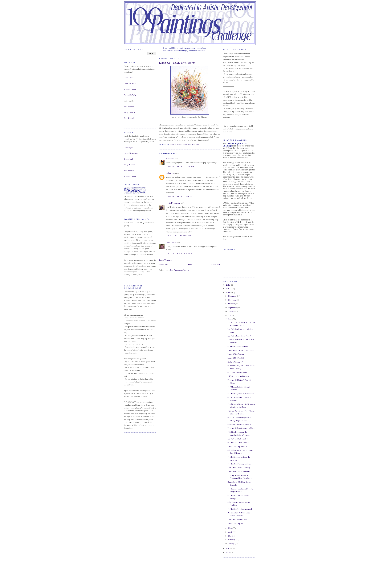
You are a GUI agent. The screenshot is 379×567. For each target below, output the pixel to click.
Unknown (170, 173)
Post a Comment (165, 259)
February (232, 539)
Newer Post (163, 264)
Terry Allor (128, 77)
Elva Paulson (129, 106)
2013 (228, 285)
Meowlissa (170, 158)
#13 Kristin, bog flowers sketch (240, 509)
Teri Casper (128, 147)
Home (189, 264)
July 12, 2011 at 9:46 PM (179, 253)
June (230, 319)
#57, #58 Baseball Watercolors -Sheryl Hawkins (240, 452)
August (231, 311)
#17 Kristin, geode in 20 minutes (241, 393)
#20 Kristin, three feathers (238, 346)
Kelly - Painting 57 (235, 361)
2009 (228, 552)
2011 (228, 292)
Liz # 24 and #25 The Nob (238, 438)
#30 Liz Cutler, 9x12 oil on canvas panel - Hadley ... (241, 367)
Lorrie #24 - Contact (236, 354)
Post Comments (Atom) (179, 270)
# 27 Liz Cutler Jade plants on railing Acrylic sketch (240, 419)
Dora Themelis (129, 118)
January (231, 543)
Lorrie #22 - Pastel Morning (239, 467)
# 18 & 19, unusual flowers (238, 376)
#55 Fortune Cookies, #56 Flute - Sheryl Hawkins (241, 490)
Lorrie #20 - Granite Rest (237, 519)
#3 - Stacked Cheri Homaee (238, 442)
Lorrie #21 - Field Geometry (239, 471)
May (230, 528)
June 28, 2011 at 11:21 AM (180, 166)
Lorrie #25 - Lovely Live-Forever (241, 350)
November (232, 299)
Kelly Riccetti (129, 112)
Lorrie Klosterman (131, 153)
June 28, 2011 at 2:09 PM (179, 196)
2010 (228, 548)
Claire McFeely (130, 95)
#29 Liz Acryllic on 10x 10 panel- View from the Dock (241, 405)
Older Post (216, 264)
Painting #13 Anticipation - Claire (241, 428)
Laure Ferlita (171, 242)
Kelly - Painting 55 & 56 (237, 446)
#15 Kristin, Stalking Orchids (239, 463)
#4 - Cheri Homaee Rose (237, 372)
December (232, 296)
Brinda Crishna (130, 89)
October (231, 303)
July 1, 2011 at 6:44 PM (178, 235)
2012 (228, 288)
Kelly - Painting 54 (235, 523)
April (230, 532)
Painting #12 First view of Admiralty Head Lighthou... (240, 477)
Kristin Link (128, 159)
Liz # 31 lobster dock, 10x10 (239, 335)
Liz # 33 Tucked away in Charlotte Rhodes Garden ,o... (241, 324)
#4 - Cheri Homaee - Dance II (239, 424)
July (230, 315)
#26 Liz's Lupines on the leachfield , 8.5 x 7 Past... (238, 433)
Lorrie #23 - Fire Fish (236, 358)
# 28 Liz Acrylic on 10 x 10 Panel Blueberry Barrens (241, 412)
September (232, 307)
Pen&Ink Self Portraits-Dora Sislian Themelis (239, 514)
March (231, 535)
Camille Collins (130, 83)
